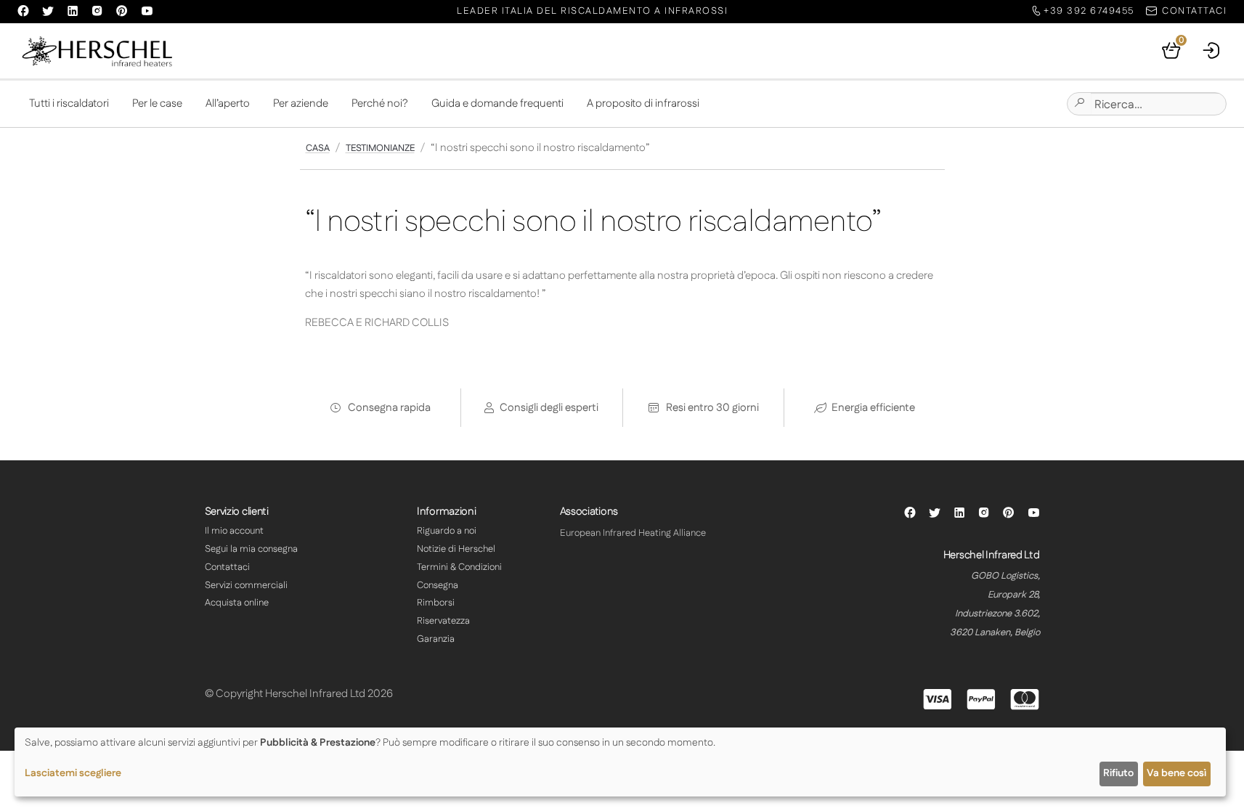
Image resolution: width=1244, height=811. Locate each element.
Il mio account (234, 530)
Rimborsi (436, 602)
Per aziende (300, 103)
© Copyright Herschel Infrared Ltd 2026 (299, 693)
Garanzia (436, 638)
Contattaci (227, 567)
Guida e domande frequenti (497, 103)
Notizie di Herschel (456, 548)
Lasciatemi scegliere (73, 773)
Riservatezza (443, 620)
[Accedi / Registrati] (1212, 50)
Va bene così (1176, 773)
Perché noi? (379, 103)
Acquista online (237, 602)
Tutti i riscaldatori (69, 103)
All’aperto (228, 103)
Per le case (157, 103)
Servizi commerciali (246, 585)
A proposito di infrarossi (643, 103)
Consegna (437, 585)
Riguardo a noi (446, 530)
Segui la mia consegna (251, 548)
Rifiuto (1118, 773)
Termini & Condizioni (459, 567)
